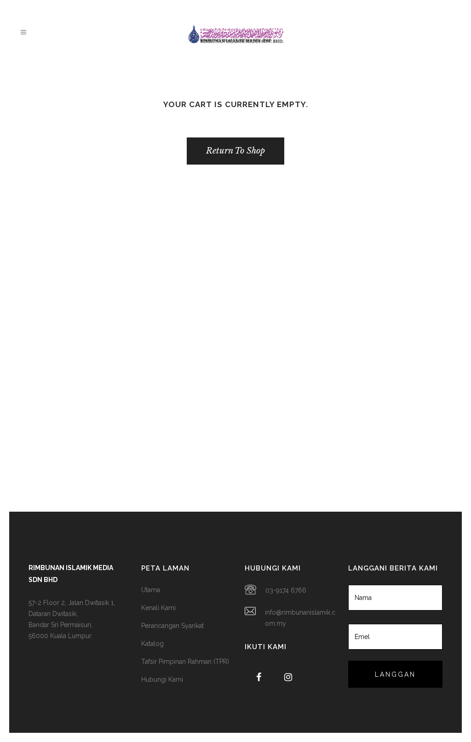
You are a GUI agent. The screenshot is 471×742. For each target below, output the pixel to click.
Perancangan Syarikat (172, 625)
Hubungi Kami (162, 679)
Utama (150, 590)
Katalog (152, 643)
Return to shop (235, 151)
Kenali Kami (158, 607)
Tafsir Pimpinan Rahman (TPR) (185, 661)
